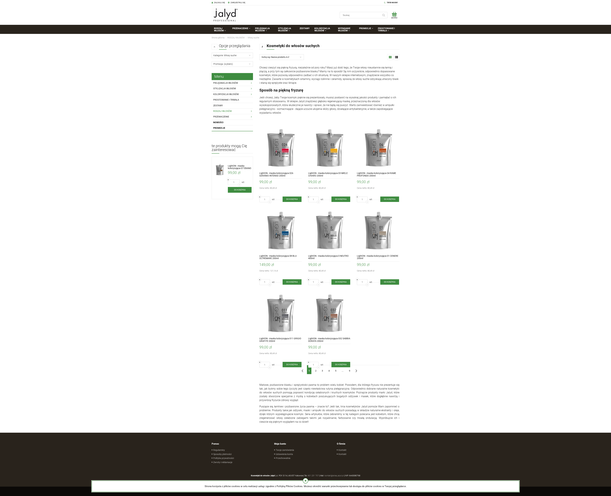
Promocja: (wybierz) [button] (223, 64)
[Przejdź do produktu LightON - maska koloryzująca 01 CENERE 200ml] (378, 230)
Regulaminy (219, 450)
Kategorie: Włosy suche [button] (224, 55)
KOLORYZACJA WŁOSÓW (226, 94)
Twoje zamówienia (285, 450)
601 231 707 (313, 476)
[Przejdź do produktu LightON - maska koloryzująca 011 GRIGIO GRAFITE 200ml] (280, 313)
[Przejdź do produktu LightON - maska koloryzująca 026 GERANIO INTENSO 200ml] (280, 148)
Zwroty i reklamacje (222, 462)
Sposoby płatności (222, 454)
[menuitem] (221, 29)
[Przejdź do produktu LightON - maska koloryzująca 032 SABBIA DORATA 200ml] (329, 313)
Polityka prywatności (223, 458)
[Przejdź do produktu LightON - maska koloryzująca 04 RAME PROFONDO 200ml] (378, 148)
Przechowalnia (283, 458)
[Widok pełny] (396, 57)
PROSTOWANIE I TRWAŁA (226, 99)
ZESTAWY (218, 105)
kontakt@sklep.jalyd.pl (334, 476)
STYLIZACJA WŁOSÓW (224, 88)
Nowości (218, 122)
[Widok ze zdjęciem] (390, 57)
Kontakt (342, 450)
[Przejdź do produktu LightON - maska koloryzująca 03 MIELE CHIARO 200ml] (329, 148)
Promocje (219, 128)
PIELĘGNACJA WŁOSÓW (225, 83)
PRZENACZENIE (221, 116)
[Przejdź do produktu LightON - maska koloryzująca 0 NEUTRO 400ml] (329, 230)
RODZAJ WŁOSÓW (222, 111)
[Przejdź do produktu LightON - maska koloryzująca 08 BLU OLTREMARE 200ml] (280, 230)
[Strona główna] (225, 15)
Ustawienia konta (284, 454)
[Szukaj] (383, 15)
